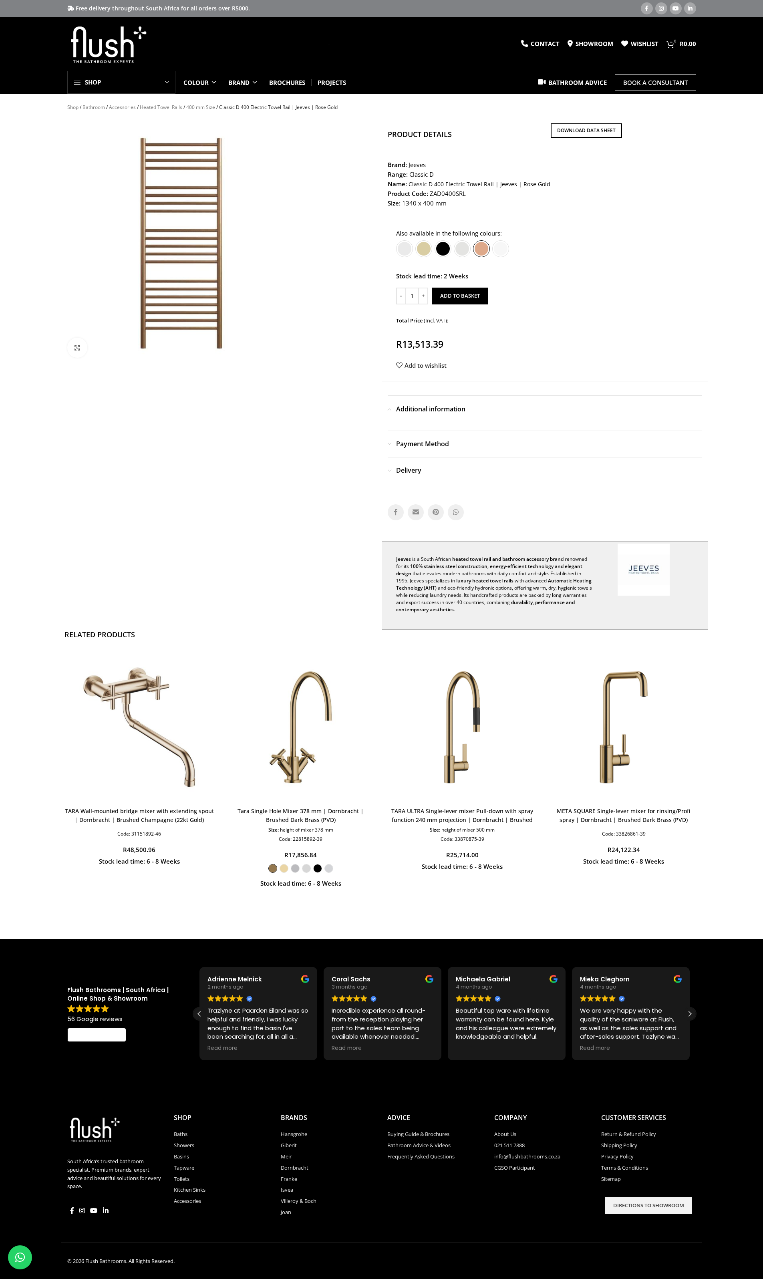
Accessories (122, 107)
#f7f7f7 (500, 249)
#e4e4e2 (462, 249)
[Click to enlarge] (77, 348)
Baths (180, 1134)
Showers (184, 1145)
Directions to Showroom (648, 1205)
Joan (286, 1212)
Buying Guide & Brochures (418, 1134)
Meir (286, 1156)
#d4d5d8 (329, 868)
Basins (181, 1156)
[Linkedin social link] (690, 8)
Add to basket (460, 295)
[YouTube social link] (676, 8)
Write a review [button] (96, 1035)
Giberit (289, 1145)
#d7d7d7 (306, 868)
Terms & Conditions (624, 1167)
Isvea (287, 1189)
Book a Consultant (655, 83)
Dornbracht (294, 1167)
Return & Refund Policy (628, 1134)
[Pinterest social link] (436, 512)
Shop (73, 107)
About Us (505, 1134)
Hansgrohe (294, 1134)
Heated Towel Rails (161, 107)
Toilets (181, 1178)
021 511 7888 (509, 1145)
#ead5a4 (284, 868)
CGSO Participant (514, 1167)
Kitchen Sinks (189, 1189)
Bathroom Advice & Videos (419, 1145)
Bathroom (94, 107)
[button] (690, 1014)
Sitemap (611, 1178)
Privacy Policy (617, 1156)
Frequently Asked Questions (421, 1156)
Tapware (184, 1167)
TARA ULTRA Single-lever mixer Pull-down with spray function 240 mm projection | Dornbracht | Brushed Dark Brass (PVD (462, 820)
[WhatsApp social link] (456, 512)
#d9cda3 (424, 249)
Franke (289, 1178)
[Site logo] (108, 43)
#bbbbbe (295, 868)
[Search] (326, 44)
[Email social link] (416, 512)
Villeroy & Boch (298, 1200)
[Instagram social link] (661, 8)
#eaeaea (404, 249)
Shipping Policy (619, 1145)
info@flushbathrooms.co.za (527, 1156)
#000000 (443, 249)
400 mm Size (200, 107)
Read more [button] (222, 1048)
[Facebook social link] (647, 8)
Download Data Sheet (586, 130)
